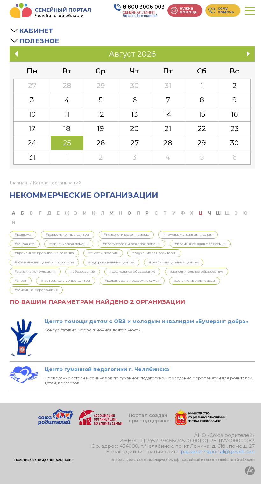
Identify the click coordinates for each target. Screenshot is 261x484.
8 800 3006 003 (144, 7)
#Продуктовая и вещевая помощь (131, 244)
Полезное (39, 41)
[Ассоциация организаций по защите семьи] (100, 423)
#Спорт (20, 281)
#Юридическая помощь (68, 244)
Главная (18, 183)
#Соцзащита (25, 244)
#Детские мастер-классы (194, 281)
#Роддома (23, 234)
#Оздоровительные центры (111, 262)
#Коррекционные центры (67, 234)
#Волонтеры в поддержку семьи (132, 281)
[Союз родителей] (55, 423)
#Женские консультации (35, 271)
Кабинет (36, 31)
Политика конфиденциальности (43, 460)
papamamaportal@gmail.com (218, 451)
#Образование (82, 271)
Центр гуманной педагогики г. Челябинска (107, 369)
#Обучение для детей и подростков (44, 262)
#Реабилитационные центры (173, 262)
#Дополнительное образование (196, 271)
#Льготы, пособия (103, 253)
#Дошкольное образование (132, 271)
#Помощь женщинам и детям (188, 234)
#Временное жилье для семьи (200, 244)
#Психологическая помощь (126, 234)
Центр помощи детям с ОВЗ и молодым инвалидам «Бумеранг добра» (146, 321)
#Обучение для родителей (154, 253)
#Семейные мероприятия (36, 290)
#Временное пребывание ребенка (44, 253)
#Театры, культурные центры (65, 281)
